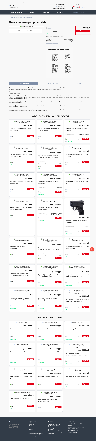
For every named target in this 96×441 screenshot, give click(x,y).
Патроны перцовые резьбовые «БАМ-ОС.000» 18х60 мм (21, 155)
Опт (29, 432)
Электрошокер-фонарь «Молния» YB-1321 (21, 377)
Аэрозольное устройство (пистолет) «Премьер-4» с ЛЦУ (48, 182)
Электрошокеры (15, 17)
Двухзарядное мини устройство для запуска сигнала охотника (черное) (48, 156)
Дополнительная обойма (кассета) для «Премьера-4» (21, 182)
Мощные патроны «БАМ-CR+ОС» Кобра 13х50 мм (76, 155)
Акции (32, 12)
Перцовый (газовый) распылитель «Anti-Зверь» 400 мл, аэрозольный (77, 275)
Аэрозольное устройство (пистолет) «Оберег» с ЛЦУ (48, 208)
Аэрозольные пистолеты (54, 424)
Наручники (50, 429)
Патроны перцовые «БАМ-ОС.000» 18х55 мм (77, 182)
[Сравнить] (46, 28)
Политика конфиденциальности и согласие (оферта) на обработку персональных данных (36, 435)
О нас (10, 2)
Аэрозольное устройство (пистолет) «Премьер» (76, 221)
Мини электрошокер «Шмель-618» (48, 376)
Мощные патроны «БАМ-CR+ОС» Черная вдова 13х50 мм (77, 247)
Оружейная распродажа (34, 430)
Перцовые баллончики (53, 425)
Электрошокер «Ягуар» (16, 329)
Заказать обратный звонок (59, 8)
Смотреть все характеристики (52, 43)
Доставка (46, 12)
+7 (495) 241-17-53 (72, 421)
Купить (30, 136)
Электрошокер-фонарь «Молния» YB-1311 (48, 352)
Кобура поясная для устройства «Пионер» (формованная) (47, 299)
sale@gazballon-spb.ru (79, 4)
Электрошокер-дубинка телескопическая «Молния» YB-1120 (76, 354)
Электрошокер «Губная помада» (47, 329)
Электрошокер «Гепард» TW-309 (19, 398)
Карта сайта (31, 429)
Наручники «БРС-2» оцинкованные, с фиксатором (20, 247)
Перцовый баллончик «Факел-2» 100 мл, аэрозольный (21, 129)
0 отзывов (55, 31)
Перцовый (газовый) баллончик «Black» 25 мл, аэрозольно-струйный (49, 275)
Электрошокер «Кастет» (72, 329)
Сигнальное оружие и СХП (54, 430)
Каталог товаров (16, 12)
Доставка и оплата (28, 2)
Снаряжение (51, 433)
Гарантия (47, 2)
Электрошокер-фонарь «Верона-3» (20, 352)
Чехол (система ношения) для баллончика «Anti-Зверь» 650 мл (19, 274)
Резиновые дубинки (52, 428)
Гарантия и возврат (33, 426)
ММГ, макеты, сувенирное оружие (56, 432)
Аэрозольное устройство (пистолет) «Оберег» (76, 129)
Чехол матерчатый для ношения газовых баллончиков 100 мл (19, 299)
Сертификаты (32, 428)
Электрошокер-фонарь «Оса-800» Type (76, 376)
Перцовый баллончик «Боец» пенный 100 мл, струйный (48, 129)
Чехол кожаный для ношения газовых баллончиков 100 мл (21, 208)
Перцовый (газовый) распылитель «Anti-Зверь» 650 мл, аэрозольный (77, 300)
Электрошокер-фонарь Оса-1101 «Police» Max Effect (47, 400)
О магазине (31, 424)
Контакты (64, 2)
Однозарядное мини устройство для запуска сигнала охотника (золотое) (48, 248)
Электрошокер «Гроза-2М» (26, 17)
